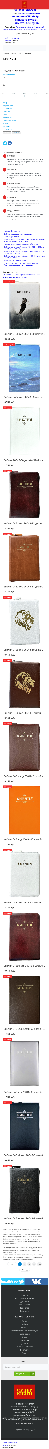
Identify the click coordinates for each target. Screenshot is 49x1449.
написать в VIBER (26, 19)
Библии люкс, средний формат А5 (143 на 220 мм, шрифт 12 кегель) (24, 257)
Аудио (24, 1321)
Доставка (24, 1301)
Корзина (8, 41)
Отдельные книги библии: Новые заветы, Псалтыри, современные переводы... (21, 264)
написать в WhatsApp (26, 16)
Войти (7, 38)
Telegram (30, 9)
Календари (25, 1334)
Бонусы (24, 1327)
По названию (9, 274)
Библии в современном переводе (18, 234)
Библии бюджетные (12, 231)
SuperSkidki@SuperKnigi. (27, 13)
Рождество (24, 1340)
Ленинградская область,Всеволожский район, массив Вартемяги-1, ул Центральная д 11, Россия (24, 28)
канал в (19, 9)
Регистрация (15, 38)
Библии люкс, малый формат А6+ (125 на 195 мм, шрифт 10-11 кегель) (24, 248)
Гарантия (24, 1308)
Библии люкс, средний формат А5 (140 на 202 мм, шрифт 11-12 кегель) (24, 252)
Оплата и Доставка (24, 1346)
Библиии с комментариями (15, 260)
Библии (24, 1324)
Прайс (24, 1353)
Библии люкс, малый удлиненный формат (21, 244)
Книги (24, 1337)
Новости (24, 1295)
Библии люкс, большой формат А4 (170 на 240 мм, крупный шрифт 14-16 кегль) (24, 240)
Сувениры (24, 1343)
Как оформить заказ (24, 1298)
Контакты (24, 1311)
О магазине (24, 1304)
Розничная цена (20, 277)
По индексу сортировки (25, 274)
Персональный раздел (24, 1429)
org (38, 13)
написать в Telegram (26, 23)
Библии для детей (11, 237)
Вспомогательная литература (24, 1330)
